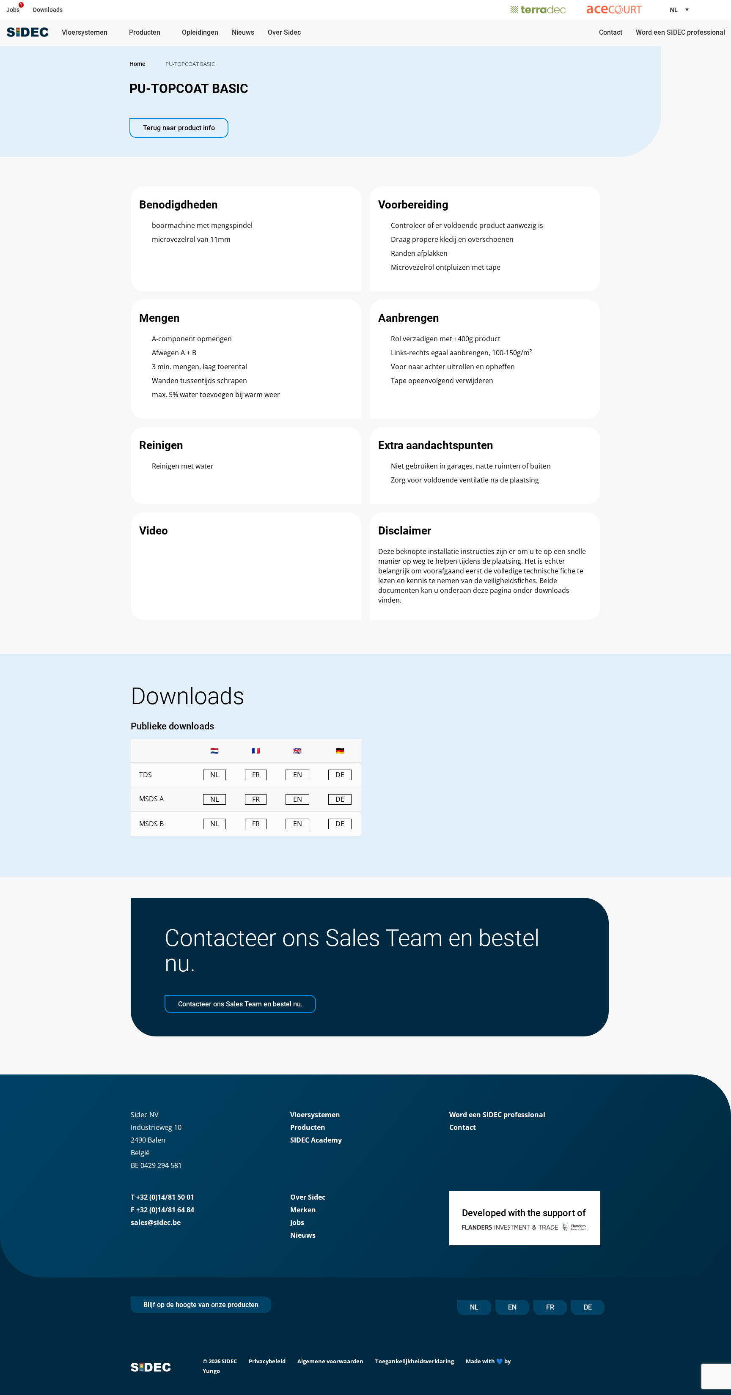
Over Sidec (284, 32)
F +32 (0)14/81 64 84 (162, 1209)
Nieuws (243, 32)
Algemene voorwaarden (330, 1361)
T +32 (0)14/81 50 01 (162, 1197)
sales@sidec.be (156, 1222)
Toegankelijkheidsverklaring (414, 1361)
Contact (610, 32)
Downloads (48, 9)
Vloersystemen (84, 32)
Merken (303, 1209)
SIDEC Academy (316, 1140)
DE (588, 1307)
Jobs (12, 9)
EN (512, 1307)
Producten (144, 32)
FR (550, 1307)
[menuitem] (682, 9)
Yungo (211, 1371)
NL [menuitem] (674, 9)
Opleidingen (200, 32)
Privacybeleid (267, 1361)
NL (474, 1307)
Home (137, 63)
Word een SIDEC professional (680, 32)
